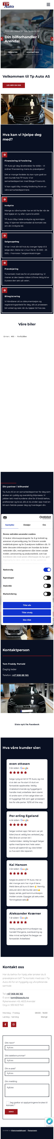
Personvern (32, 1130)
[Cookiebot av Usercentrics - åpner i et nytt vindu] (39, 517)
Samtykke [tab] (9, 525)
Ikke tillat (27, 620)
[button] (13, 52)
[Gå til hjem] (9, 4)
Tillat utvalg (27, 612)
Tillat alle (27, 605)
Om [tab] (44, 525)
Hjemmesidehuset (18, 1130)
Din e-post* (10, 1068)
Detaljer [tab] (27, 525)
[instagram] (13, 1024)
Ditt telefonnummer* (15, 1056)
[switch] (47, 578)
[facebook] (5, 1024)
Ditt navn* (10, 1043)
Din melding (11, 1081)
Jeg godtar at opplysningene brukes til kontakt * (26, 1104)
